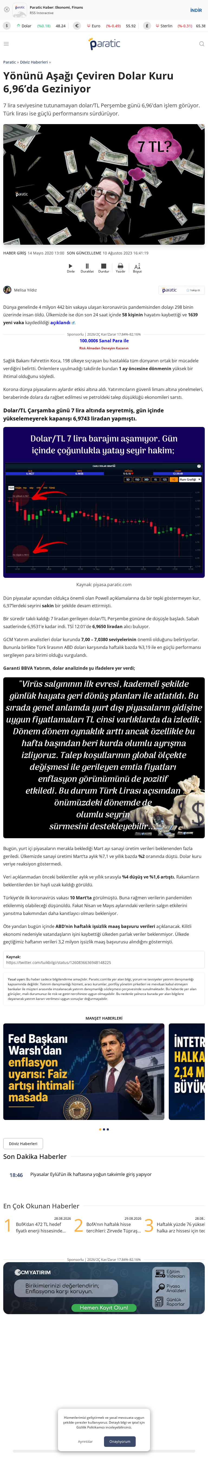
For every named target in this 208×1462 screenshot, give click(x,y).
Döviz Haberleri (34, 62)
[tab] (100, 1129)
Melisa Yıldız (25, 290)
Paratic (9, 62)
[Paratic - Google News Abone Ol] (181, 292)
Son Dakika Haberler (35, 1156)
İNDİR (196, 10)
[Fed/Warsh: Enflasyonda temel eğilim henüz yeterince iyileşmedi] (83, 1071)
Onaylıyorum (119, 1441)
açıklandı (60, 323)
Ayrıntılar (85, 1441)
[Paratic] (104, 44)
